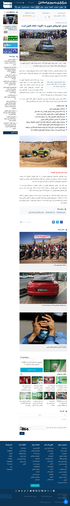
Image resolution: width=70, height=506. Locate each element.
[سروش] (33, 491)
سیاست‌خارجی (25, 7)
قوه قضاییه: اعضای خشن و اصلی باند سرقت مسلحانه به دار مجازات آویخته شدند (9, 90)
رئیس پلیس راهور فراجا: (61, 23)
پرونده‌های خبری (48, 448)
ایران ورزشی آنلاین (23, 462)
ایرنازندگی (23, 448)
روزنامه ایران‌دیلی (21, 459)
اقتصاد (51, 7)
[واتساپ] (16, 491)
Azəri (10, 456)
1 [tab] (10, 12)
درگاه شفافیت (63, 469)
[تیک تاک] (25, 491)
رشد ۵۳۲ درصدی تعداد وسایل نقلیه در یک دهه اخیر (50, 111)
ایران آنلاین (23, 456)
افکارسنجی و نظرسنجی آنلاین (35, 449)
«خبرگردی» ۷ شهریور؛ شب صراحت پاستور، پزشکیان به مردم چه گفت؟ (10, 28)
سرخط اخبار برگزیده (50, 452)
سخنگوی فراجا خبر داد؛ (61, 345)
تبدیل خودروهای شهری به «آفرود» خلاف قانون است (44, 26)
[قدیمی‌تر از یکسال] (43, 248)
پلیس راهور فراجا (61, 212)
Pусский (9, 464)
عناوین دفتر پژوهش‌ (50, 473)
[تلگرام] (54, 491)
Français (9, 469)
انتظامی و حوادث (57, 16)
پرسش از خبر (36, 464)
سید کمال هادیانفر (50, 212)
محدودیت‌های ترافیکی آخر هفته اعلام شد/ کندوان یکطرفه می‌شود (45, 122)
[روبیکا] (48, 491)
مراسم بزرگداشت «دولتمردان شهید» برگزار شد (10, 97)
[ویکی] (19, 491)
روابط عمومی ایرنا (62, 461)
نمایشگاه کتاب (36, 461)
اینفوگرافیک (37, 467)
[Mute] (48, 371)
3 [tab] (6, 12)
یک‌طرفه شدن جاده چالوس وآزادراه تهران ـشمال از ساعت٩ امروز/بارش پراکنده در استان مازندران (10, 104)
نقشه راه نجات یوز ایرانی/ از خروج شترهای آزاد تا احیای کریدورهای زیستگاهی (10, 70)
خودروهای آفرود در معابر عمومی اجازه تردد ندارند (50, 114)
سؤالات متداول (63, 456)
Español (9, 461)
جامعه (37, 7)
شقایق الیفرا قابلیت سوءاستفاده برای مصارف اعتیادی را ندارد (10, 118)
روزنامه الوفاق (22, 453)
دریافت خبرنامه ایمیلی (63, 478)
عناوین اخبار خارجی (50, 468)
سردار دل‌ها (37, 453)
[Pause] (45, 371)
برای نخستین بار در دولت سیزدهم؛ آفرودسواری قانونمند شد (48, 130)
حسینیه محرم (36, 474)
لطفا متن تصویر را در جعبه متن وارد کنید (57, 427)
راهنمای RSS (63, 459)
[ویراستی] (30, 491)
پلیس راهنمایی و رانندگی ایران (36, 212)
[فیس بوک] (28, 491)
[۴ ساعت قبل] (10, 19)
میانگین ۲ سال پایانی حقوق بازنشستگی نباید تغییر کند (10, 77)
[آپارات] (45, 491)
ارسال (22, 433)
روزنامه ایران (23, 451)
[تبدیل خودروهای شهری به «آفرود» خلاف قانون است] (43, 45)
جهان (41, 7)
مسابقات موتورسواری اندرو (57, 109)
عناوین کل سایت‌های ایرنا (49, 457)
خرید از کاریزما (31, 370)
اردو (11, 467)
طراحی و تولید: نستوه (62, 498)
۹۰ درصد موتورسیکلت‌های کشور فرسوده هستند (51, 124)
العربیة (10, 453)
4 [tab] (4, 12)
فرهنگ (32, 7)
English (9, 451)
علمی (19, 7)
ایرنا (52, 3)
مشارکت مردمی (63, 472)
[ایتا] (36, 491)
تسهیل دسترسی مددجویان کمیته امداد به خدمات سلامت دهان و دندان (10, 62)
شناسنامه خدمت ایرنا (63, 465)
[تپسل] (21, 357)
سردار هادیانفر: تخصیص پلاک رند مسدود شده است (50, 117)
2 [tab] (8, 12)
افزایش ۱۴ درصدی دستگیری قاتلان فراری (53, 119)
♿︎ (66, 501)
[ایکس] (51, 491)
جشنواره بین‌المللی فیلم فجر (35, 457)
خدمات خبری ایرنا (62, 483)
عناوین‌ (61, 7)
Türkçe (10, 459)
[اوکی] (22, 491)
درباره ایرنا (64, 448)
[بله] (42, 491)
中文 (11, 448)
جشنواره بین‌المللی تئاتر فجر (35, 478)
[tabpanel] (10, 24)
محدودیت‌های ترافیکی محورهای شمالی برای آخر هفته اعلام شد (9, 112)
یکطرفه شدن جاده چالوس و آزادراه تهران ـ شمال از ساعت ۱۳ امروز (9, 83)
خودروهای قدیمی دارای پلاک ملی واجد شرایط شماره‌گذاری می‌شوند (45, 127)
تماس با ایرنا (64, 451)
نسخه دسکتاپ (35, 485)
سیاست (56, 7)
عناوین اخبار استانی (50, 462)
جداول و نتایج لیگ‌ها (36, 470)
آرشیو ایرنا (64, 453)
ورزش (46, 7)
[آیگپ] (39, 491)
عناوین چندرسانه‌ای (50, 478)
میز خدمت (64, 475)
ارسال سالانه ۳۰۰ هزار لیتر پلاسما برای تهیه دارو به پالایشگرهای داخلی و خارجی (10, 125)
